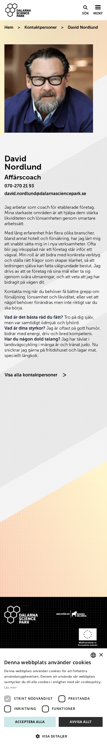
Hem (8, 27)
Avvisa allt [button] (80, 721)
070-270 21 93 (19, 185)
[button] (53, 736)
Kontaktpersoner (40, 27)
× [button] (101, 655)
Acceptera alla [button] (30, 721)
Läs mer (10, 687)
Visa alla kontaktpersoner (31, 375)
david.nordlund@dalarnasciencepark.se (45, 193)
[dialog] (53, 697)
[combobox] (93, 655)
